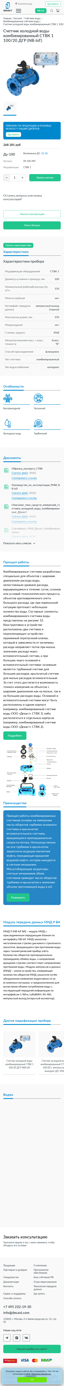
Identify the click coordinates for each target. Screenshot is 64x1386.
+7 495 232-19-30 (17, 1307)
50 (42, 153)
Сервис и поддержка (14, 1293)
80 (46, 153)
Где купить (39, 1293)
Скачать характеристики (18, 245)
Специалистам (11, 1277)
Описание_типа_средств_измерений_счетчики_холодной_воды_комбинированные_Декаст (36, 508)
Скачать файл (20, 472)
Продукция (9, 1265)
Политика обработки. (41, 1374)
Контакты (8, 1286)
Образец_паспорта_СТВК (27, 468)
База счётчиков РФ (43, 1277)
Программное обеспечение (41, 1271)
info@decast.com (16, 1312)
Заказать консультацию (32, 214)
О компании (40, 1265)
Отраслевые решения (45, 1281)
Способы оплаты (12, 1298)
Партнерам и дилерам (15, 1269)
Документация (11, 1281)
